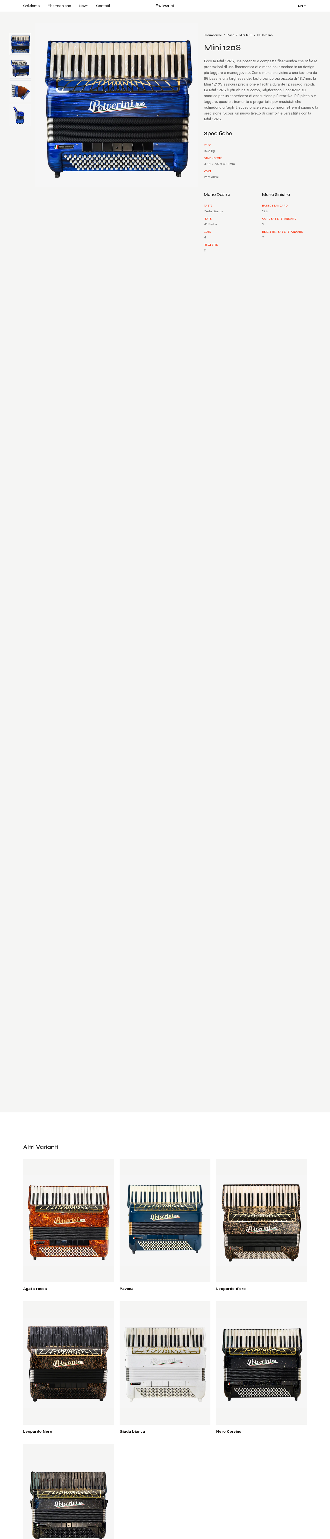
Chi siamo (31, 5)
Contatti (103, 5)
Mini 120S (245, 35)
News (83, 5)
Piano (230, 35)
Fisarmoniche (59, 5)
